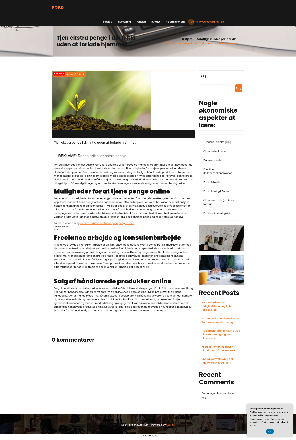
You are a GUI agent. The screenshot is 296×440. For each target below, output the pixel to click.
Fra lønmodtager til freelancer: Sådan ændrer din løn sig (220, 320)
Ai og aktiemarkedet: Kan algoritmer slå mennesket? (218, 348)
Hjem (188, 39)
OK (269, 431)
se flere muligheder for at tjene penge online (107, 223)
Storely (170, 425)
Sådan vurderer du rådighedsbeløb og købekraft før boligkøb (219, 306)
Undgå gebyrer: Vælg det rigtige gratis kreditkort (217, 360)
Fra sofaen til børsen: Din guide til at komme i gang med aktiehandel (220, 334)
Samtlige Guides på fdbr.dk (216, 39)
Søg (203, 76)
